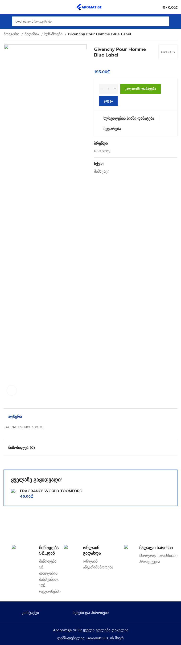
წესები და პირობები (91, 612)
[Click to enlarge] (11, 390)
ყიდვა (108, 101)
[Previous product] (165, 34)
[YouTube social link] (157, 614)
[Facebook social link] (137, 614)
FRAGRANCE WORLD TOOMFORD (51, 490)
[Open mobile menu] (5, 21)
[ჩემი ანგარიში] (175, 21)
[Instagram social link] (151, 614)
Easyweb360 (97, 638)
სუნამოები (54, 34)
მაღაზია (32, 34)
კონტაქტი (30, 612)
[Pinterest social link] (164, 614)
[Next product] (175, 34)
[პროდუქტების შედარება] (14, 7)
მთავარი (12, 34)
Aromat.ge (62, 630)
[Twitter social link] (144, 614)
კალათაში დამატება (140, 88)
